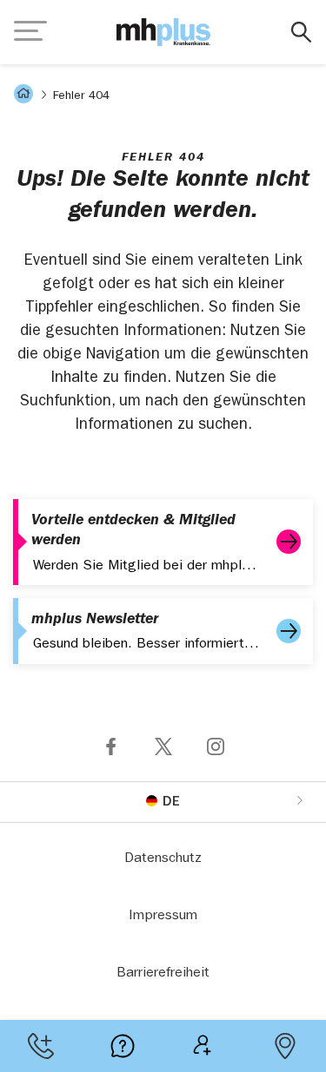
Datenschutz (163, 859)
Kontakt (41, 1046)
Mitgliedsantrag (204, 1046)
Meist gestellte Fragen (122, 1046)
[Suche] (301, 32)
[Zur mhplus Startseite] (163, 32)
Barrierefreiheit (163, 974)
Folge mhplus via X (163, 746)
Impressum (163, 917)
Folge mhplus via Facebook (111, 746)
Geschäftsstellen (285, 1046)
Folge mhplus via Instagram (215, 746)
